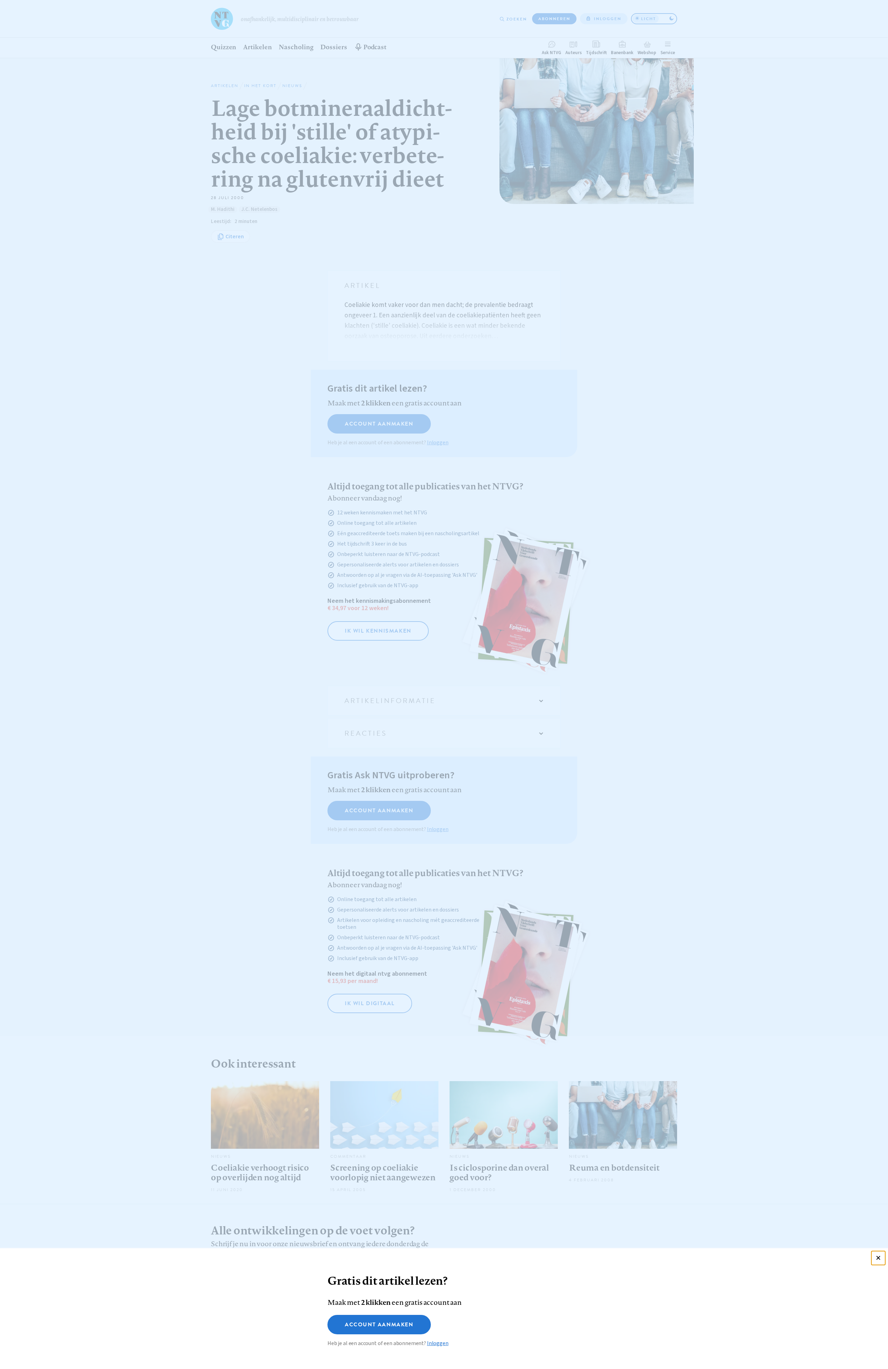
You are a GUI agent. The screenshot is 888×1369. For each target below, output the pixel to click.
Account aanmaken (379, 1324)
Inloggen (438, 1343)
